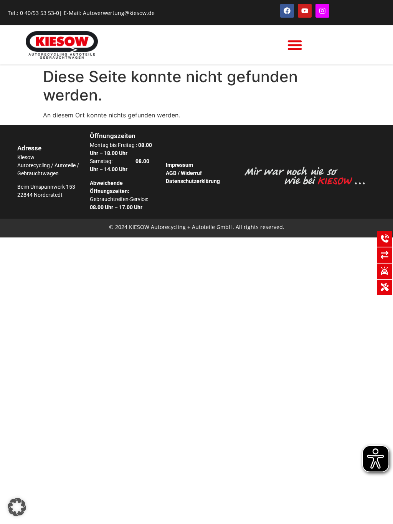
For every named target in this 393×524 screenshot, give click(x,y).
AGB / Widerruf (184, 173)
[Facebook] (287, 11)
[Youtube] (305, 11)
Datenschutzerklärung (193, 181)
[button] (294, 44)
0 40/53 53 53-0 (39, 12)
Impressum (179, 165)
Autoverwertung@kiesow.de (119, 12)
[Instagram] (322, 11)
